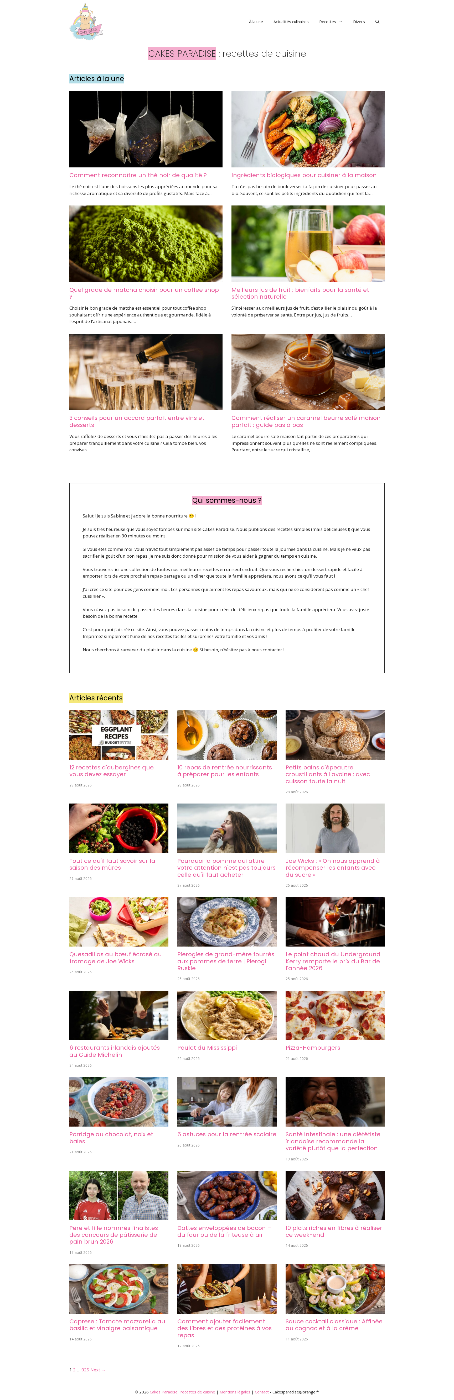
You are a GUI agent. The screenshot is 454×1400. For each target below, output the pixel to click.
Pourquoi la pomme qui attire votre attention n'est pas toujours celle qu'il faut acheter (226, 868)
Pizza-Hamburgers (313, 1048)
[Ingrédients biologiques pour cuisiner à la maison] (308, 164)
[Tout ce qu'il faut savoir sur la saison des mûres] (118, 850)
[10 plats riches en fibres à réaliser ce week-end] (335, 1217)
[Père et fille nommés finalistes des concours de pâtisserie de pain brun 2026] (118, 1217)
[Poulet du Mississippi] (226, 1037)
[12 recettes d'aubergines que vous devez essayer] (118, 756)
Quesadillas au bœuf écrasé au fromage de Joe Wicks (115, 957)
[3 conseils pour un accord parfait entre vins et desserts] (146, 407)
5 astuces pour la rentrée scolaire (226, 1134)
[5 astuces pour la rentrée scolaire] (226, 1123)
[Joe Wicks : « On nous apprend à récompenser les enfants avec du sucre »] (335, 850)
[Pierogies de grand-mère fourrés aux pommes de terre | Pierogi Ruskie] (226, 943)
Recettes (327, 21)
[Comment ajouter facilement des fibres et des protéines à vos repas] (226, 1310)
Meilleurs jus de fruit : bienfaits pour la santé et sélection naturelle (300, 293)
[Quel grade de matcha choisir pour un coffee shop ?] (146, 279)
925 (85, 1370)
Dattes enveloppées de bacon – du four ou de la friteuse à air (224, 1231)
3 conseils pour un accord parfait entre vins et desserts (136, 421)
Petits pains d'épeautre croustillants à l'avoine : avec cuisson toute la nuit (328, 774)
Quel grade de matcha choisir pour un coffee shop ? (144, 293)
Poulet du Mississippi (207, 1048)
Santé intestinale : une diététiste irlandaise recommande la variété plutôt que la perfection (333, 1141)
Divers (359, 21)
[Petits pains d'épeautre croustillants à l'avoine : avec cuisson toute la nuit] (335, 756)
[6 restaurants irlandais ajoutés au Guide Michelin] (118, 1037)
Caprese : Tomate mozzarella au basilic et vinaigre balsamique (117, 1324)
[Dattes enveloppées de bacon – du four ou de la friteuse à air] (226, 1217)
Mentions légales (235, 1391)
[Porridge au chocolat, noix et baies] (118, 1123)
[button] (377, 21)
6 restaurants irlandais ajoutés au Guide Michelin (114, 1051)
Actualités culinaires (291, 21)
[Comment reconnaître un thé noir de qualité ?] (146, 164)
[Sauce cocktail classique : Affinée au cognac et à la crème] (335, 1310)
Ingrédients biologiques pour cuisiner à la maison (304, 175)
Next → (98, 1370)
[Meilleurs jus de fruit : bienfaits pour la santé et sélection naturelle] (308, 279)
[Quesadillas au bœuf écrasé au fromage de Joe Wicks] (118, 943)
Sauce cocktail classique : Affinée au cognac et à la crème (334, 1324)
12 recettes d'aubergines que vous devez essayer (111, 770)
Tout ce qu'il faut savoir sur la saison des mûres (112, 864)
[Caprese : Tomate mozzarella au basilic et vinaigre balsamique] (118, 1310)
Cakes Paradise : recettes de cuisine (182, 1391)
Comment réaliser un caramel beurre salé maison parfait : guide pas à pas (306, 421)
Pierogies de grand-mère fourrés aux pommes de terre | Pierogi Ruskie (225, 961)
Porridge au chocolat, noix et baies (111, 1137)
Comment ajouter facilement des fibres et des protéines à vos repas (224, 1328)
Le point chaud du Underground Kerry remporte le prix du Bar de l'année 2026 (333, 961)
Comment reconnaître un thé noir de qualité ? (138, 175)
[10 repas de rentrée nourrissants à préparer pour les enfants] (226, 756)
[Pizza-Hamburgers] (335, 1037)
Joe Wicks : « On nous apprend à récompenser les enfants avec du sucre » (333, 868)
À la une (256, 21)
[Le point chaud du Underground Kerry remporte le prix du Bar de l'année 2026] (335, 943)
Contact (262, 1391)
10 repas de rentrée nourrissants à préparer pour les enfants (224, 770)
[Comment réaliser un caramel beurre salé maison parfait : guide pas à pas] (308, 407)
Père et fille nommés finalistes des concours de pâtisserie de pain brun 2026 (113, 1235)
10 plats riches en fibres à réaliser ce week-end (334, 1231)
